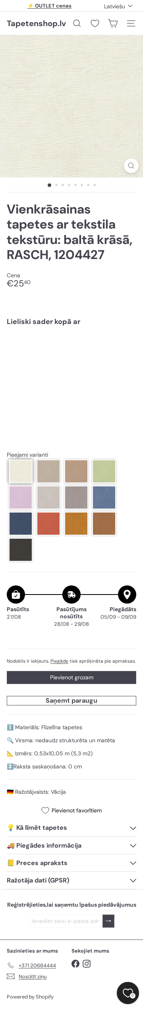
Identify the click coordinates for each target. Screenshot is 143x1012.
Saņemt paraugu (71, 700)
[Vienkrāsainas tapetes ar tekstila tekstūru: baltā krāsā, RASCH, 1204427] (71, 359)
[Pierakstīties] (108, 921)
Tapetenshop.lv (36, 23)
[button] (21, 471)
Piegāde (59, 661)
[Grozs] (113, 23)
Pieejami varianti (27, 455)
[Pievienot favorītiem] (125, 348)
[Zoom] (131, 165)
